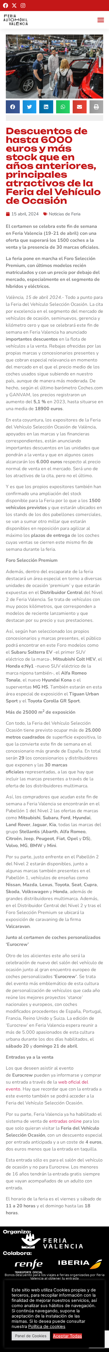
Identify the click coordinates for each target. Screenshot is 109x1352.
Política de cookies (46, 1326)
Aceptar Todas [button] (67, 1336)
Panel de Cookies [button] (31, 1335)
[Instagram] (23, 5)
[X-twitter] (14, 5)
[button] (100, 20)
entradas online (65, 1121)
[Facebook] (5, 5)
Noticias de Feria (65, 214)
